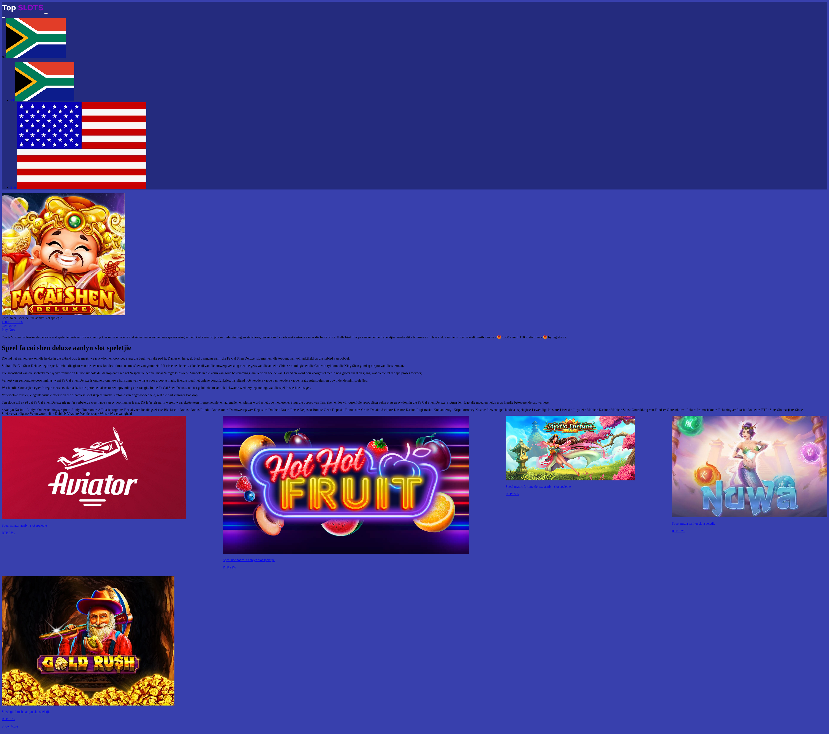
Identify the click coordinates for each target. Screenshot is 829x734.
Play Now (9, 329)
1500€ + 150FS (12, 322)
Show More (10, 726)
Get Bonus (9, 326)
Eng (13, 187)
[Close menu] (3, 17)
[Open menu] (46, 13)
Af (12, 100)
